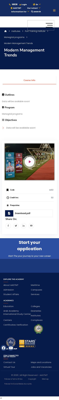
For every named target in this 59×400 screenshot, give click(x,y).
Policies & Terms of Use (13, 379)
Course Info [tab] (29, 80)
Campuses (36, 289)
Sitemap (45, 379)
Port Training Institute (35, 31)
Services (35, 294)
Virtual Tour (9, 367)
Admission (8, 289)
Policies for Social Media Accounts (18, 384)
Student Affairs (11, 294)
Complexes (37, 320)
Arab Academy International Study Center (17, 312)
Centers (7, 320)
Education (8, 306)
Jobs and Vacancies (41, 367)
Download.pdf (22, 213)
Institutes (16, 31)
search (37, 11)
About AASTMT (10, 285)
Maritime (35, 285)
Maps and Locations (41, 362)
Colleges (35, 306)
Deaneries (36, 310)
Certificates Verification (15, 324)
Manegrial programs (14, 37)
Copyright (32, 379)
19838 (14, 4)
